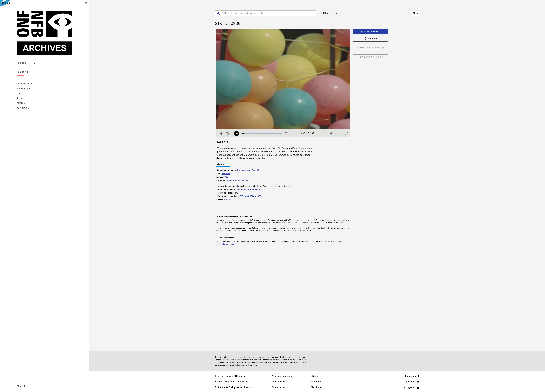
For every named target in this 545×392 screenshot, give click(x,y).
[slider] (262, 133)
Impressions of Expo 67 (248, 170)
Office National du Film (238, 180)
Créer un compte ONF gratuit (230, 376)
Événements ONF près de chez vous (234, 387)
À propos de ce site (282, 376)
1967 (225, 177)
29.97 (228, 200)
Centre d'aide (279, 381)
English (21, 386)
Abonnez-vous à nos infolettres (231, 381)
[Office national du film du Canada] (44, 33)
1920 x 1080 (255, 196)
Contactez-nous (280, 387)
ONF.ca (314, 376)
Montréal (226, 174)
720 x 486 (244, 196)
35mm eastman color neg (248, 189)
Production (316, 381)
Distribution (317, 387)
